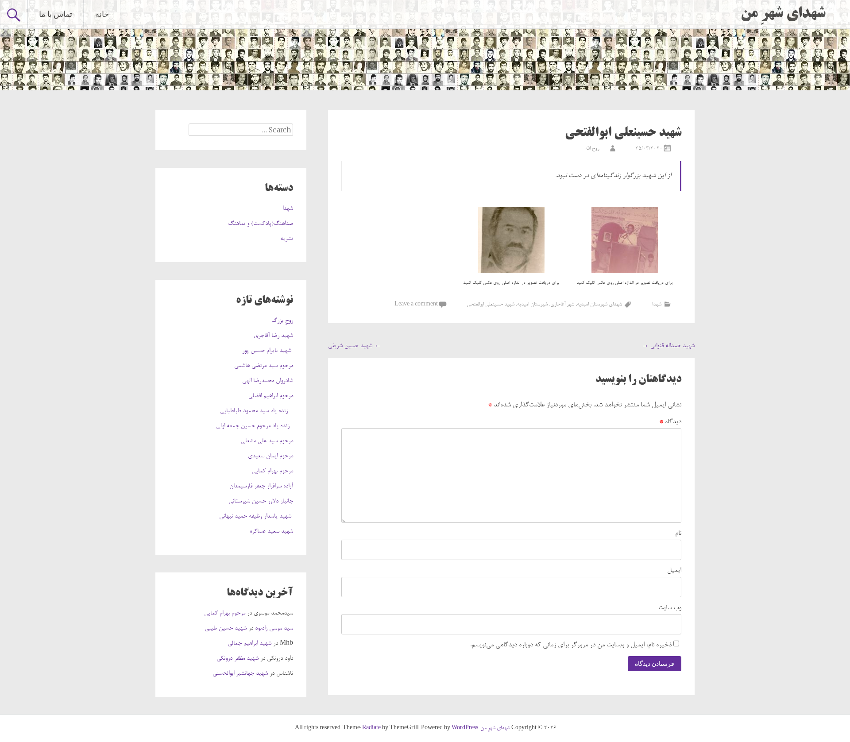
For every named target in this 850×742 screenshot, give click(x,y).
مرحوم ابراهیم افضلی (270, 396)
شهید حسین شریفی (354, 346)
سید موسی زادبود (274, 628)
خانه (102, 14)
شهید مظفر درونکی (237, 658)
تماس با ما (55, 14)
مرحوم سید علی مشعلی (267, 441)
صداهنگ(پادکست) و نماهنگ (260, 224)
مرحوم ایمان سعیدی (270, 456)
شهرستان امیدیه (532, 304)
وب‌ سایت (669, 608)
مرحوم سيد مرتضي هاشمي (263, 366)
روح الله (592, 149)
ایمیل (674, 571)
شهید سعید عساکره (271, 531)
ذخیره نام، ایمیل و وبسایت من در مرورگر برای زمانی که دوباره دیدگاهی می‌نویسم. (571, 645)
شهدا (656, 304)
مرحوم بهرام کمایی (272, 471)
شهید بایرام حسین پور (267, 351)
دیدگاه (670, 422)
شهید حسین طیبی (226, 628)
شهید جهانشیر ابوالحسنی (240, 673)
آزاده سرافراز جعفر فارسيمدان (261, 486)
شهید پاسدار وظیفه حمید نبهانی (256, 516)
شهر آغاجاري (562, 304)
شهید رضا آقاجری (273, 336)
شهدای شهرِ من (783, 14)
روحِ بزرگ (282, 321)
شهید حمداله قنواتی (668, 346)
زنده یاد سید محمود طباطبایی (256, 411)
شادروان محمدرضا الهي (267, 381)
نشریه (286, 239)
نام (678, 533)
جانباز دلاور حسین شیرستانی (260, 501)
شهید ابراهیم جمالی (249, 643)
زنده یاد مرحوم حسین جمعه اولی (254, 426)
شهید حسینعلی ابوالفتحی (490, 304)
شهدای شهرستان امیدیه (599, 304)
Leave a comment (416, 304)
